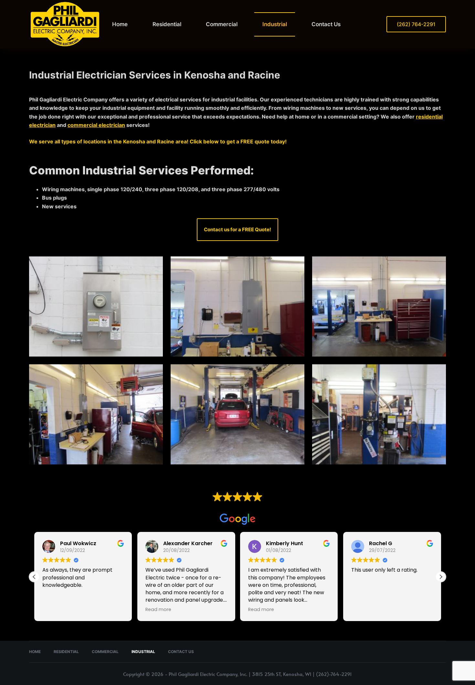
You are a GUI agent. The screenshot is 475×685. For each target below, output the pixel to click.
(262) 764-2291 (416, 24)
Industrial (274, 24)
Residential (167, 24)
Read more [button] (158, 609)
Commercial (222, 24)
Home (120, 24)
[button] (441, 577)
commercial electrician (96, 125)
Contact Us (326, 24)
